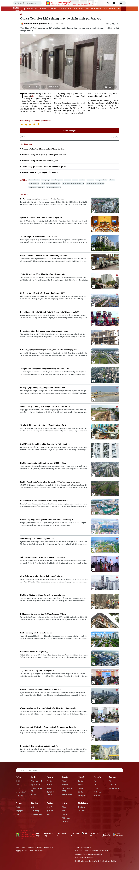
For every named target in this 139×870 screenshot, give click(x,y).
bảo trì (75, 180)
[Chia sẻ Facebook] (113, 23)
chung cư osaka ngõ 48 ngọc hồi (73, 183)
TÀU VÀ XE (65, 9)
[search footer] (18, 770)
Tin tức (23, 14)
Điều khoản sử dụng (49, 834)
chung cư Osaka (101, 180)
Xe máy (96, 788)
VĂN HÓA (81, 9)
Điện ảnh (65, 814)
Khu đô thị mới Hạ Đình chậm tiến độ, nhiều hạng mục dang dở (48, 727)
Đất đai (80, 792)
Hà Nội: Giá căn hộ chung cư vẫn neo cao (40, 172)
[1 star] (21, 125)
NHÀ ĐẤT (57, 9)
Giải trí (64, 803)
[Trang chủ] (25, 9)
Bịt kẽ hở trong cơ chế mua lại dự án (36, 633)
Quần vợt (50, 811)
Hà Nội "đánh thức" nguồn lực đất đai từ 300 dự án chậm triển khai (50, 482)
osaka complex (34, 183)
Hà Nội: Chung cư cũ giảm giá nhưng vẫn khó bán (44, 155)
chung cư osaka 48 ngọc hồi (51, 183)
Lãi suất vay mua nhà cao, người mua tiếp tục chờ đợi (43, 255)
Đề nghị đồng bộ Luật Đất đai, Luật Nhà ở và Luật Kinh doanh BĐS (49, 312)
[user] (122, 3)
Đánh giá (97, 796)
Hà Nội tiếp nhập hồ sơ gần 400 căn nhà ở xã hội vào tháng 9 (46, 519)
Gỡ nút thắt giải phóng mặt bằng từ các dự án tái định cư (45, 406)
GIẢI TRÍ (105, 9)
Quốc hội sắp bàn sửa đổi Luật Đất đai (37, 538)
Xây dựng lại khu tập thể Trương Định (37, 670)
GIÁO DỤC (73, 9)
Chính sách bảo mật (61, 834)
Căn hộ (80, 788)
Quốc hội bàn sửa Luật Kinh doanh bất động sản (41, 218)
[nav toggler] (123, 9)
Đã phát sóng (83, 803)
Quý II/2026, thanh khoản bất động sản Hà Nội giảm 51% (45, 444)
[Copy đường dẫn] (117, 23)
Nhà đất (81, 777)
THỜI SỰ (30, 9)
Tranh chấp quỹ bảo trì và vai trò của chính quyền (44, 166)
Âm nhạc (65, 822)
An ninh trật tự (21, 792)
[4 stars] (34, 125)
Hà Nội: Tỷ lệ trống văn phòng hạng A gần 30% (40, 689)
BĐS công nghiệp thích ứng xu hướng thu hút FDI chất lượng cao (48, 350)
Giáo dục (112, 777)
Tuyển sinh (113, 785)
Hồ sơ (49, 788)
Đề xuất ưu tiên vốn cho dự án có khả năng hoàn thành (44, 500)
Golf (48, 814)
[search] (15, 3)
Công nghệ (19, 796)
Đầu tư (80, 785)
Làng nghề (19, 811)
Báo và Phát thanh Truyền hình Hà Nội (37, 24)
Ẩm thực (34, 794)
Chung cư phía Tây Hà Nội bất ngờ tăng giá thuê (43, 149)
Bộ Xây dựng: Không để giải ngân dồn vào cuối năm (42, 387)
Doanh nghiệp (67, 794)
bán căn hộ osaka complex (95, 183)
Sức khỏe (34, 803)
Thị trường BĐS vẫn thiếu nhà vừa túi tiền (38, 236)
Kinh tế (65, 777)
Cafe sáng (65, 785)
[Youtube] (114, 3)
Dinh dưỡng (35, 811)
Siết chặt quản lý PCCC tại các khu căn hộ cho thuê (42, 557)
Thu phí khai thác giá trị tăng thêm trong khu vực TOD (44, 368)
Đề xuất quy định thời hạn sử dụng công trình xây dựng (44, 331)
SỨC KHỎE (89, 9)
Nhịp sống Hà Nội (37, 781)
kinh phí (67, 180)
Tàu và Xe (97, 777)
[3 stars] (30, 125)
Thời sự (18, 777)
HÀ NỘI (36, 9)
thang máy (45, 180)
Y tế (32, 807)
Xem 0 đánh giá (69, 131)
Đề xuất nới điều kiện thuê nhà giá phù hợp (39, 746)
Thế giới (50, 777)
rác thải (112, 180)
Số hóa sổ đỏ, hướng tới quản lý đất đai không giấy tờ (43, 425)
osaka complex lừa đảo (36, 187)
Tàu (95, 785)
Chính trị (18, 785)
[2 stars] (26, 125)
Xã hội (18, 788)
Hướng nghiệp (114, 788)
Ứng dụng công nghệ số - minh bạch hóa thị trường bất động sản (48, 708)
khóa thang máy (57, 180)
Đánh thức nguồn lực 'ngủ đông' (34, 652)
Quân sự (49, 785)
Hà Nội (18, 781)
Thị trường (97, 792)
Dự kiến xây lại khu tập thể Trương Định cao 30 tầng (43, 614)
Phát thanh (81, 811)
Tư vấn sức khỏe (36, 814)
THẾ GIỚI (43, 9)
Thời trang (66, 818)
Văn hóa (19, 803)
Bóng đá (50, 807)
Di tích (18, 814)
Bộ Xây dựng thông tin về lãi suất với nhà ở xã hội (42, 199)
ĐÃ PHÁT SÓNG (114, 9)
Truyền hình (82, 807)
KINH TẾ (50, 9)
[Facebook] (108, 3)
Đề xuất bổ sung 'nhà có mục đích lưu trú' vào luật (42, 576)
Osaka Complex (34, 180)
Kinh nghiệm (82, 796)
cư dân (82, 180)
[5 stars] (38, 125)
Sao (63, 811)
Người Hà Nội (35, 785)
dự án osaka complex (54, 187)
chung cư (34, 96)
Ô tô (95, 781)
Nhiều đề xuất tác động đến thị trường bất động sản (42, 274)
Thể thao (50, 803)
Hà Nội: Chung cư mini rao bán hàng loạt (40, 160)
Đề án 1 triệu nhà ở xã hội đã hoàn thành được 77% (42, 293)
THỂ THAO (97, 9)
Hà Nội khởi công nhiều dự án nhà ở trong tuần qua (42, 595)
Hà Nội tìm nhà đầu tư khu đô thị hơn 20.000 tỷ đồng (43, 463)
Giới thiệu (38, 834)
